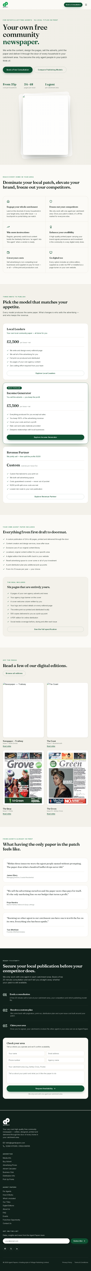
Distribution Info (9, 1176)
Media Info (7, 1158)
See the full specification (45, 629)
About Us (6, 1209)
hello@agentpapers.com (15, 1143)
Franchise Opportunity (11, 1220)
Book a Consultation (73, 5)
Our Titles (6, 1202)
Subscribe (77, 1241)
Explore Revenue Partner (45, 497)
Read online (7, 746)
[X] (11, 1248)
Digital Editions (8, 1206)
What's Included (9, 1198)
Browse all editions (14, 673)
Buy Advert (7, 1161)
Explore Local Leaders (45, 373)
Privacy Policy (67, 1262)
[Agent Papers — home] (5, 5)
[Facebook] (5, 1248)
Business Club (8, 1172)
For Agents (7, 1191)
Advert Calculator (9, 1169)
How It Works (8, 1195)
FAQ (4, 1213)
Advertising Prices (10, 1165)
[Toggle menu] (86, 5)
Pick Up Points (8, 1179)
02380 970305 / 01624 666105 (18, 1146)
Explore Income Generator (45, 437)
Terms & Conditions (81, 1262)
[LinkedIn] (17, 1248)
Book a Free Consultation (18, 70)
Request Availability (44, 1088)
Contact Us (7, 1223)
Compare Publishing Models (50, 70)
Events (5, 1216)
